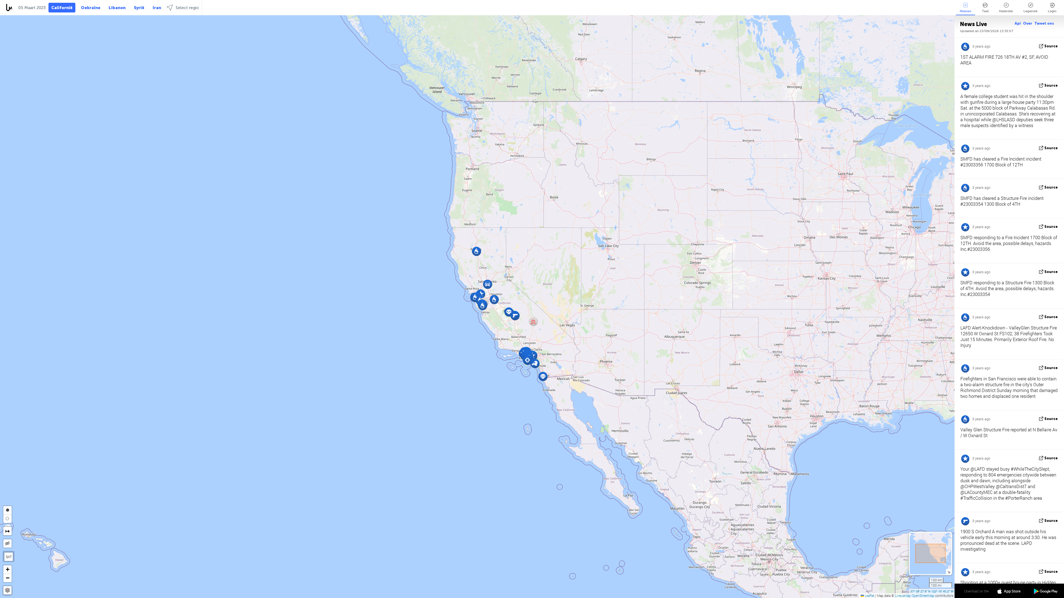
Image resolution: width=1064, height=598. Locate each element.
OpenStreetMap (923, 595)
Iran (157, 7)
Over (1027, 23)
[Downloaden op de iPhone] (1010, 592)
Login (1052, 11)
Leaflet (869, 595)
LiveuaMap (903, 595)
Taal (985, 11)
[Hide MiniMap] (948, 571)
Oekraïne (90, 7)
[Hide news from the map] (7, 543)
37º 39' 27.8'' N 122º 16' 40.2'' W (931, 591)
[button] (494, 299)
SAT (9, 557)
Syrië (139, 7)
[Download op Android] (1046, 592)
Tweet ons (1044, 23)
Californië (62, 7)
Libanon (117, 7)
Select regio (187, 7)
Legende (1030, 11)
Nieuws (965, 11)
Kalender (1006, 11)
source (1051, 46)
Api (1018, 23)
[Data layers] (7, 590)
